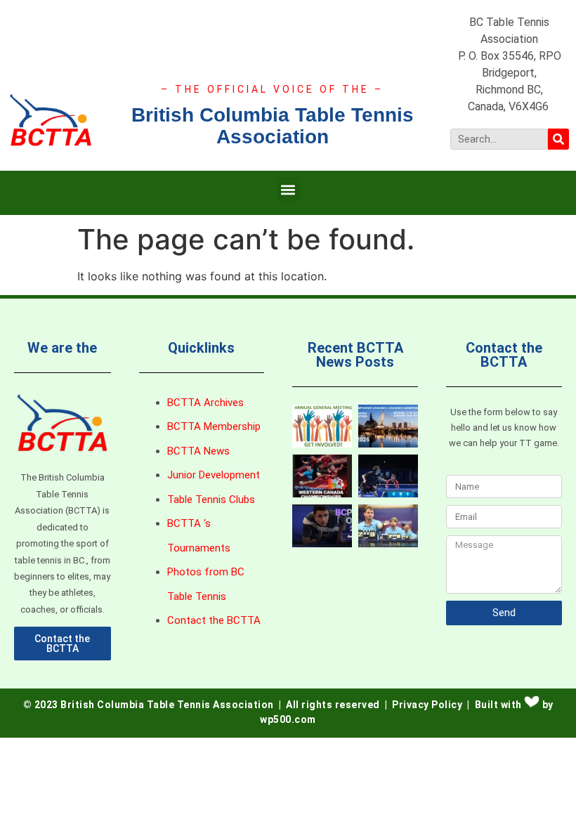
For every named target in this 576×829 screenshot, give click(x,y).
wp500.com (288, 719)
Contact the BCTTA (214, 620)
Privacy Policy (427, 704)
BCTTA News (198, 451)
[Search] (558, 139)
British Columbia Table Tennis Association (272, 126)
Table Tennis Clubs (211, 499)
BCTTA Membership (214, 426)
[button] (288, 189)
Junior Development (213, 475)
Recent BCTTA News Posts (355, 354)
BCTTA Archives (205, 402)
